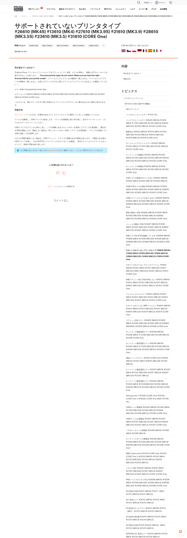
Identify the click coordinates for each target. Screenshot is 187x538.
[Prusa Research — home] (18, 8)
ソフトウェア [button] (95, 9)
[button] (123, 50)
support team (52, 150)
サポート (25, 16)
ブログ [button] (153, 9)
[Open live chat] (180, 531)
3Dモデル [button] (108, 9)
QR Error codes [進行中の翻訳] (43, 16)
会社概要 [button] (163, 9)
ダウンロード (20, 114)
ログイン (51, 186)
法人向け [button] (82, 9)
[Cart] (170, 2)
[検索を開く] (138, 2)
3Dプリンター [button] (35, 8)
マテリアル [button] (51, 9)
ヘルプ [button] (132, 9)
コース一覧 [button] (143, 9)
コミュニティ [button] (120, 9)
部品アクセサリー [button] (67, 9)
